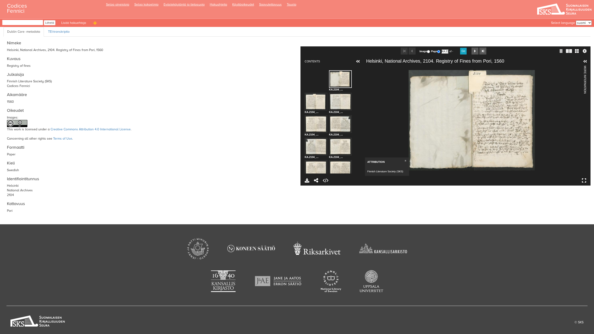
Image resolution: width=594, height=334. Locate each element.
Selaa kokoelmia (146, 4)
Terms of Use (62, 139)
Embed (325, 180)
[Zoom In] (367, 68)
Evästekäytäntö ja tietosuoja (184, 4)
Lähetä (49, 22)
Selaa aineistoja (117, 4)
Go (463, 51)
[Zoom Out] (375, 68)
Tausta (291, 4)
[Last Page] (483, 51)
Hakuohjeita (218, 4)
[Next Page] (475, 51)
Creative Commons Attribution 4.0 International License (91, 129)
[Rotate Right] (383, 68)
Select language (563, 23)
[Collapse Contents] (358, 61)
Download (307, 180)
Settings (585, 51)
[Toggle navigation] (95, 24)
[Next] (576, 120)
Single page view (561, 51)
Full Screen (584, 180)
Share (316, 180)
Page (434, 51)
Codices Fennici (17, 7)
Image (423, 51)
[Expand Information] (585, 61)
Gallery (577, 51)
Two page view (569, 51)
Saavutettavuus (270, 4)
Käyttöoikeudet (243, 4)
